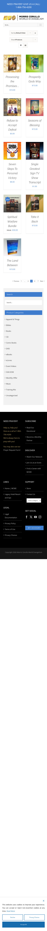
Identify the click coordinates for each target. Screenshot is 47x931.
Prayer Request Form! (11, 450)
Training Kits (11, 389)
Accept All (23, 924)
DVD (8, 348)
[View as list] (25, 45)
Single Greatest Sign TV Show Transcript (35, 173)
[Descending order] (35, 33)
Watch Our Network (34, 457)
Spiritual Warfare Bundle (12, 221)
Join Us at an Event (34, 462)
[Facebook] (26, 517)
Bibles (8, 325)
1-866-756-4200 (23, 7)
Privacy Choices (11, 535)
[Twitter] (31, 517)
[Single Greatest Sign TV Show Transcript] (34, 144)
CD (7, 337)
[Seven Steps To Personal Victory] (12, 144)
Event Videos (11, 366)
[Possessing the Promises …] (12, 56)
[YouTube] (35, 517)
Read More (11, 911)
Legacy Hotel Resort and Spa (12, 496)
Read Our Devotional (31, 429)
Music (8, 384)
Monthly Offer (11, 378)
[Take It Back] (34, 196)
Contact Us (31, 494)
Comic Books (11, 343)
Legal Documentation (11, 516)
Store (29, 488)
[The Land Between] (12, 240)
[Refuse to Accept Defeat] (12, 100)
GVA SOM (10, 372)
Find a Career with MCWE (34, 470)
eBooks (9, 354)
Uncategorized (11, 395)
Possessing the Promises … (12, 81)
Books (8, 331)
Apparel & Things (13, 319)
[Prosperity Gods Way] (34, 56)
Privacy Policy (10, 523)
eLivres (9, 360)
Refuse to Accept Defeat (12, 125)
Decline (12, 917)
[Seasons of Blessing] (34, 100)
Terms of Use (10, 529)
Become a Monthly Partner (34, 438)
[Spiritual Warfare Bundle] (12, 196)
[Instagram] (40, 517)
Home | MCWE (10, 488)
